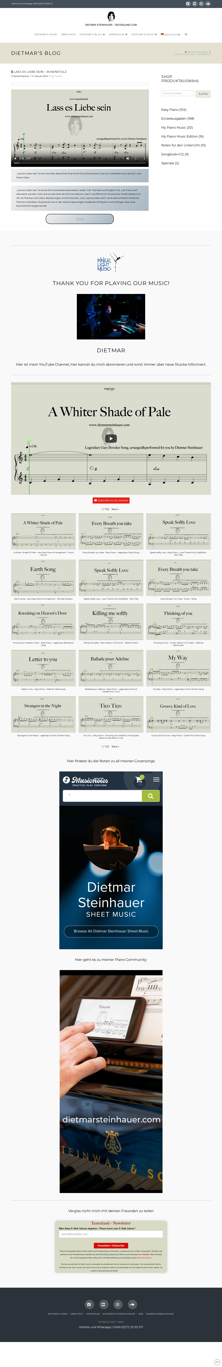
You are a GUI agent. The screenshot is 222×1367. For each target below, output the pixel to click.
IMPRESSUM (93, 1314)
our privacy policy (124, 1270)
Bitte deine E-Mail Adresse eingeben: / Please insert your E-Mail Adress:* (97, 1228)
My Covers (56, 76)
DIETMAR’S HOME (57, 1314)
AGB (140, 1314)
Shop (79, 219)
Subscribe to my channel (113, 500)
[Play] (111, 438)
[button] (115, 509)
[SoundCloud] (208, 4)
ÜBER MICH (76, 1314)
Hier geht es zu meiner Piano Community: (111, 960)
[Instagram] (201, 4)
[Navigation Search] (186, 36)
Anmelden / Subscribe (111, 1245)
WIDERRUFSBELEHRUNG (160, 1314)
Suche (203, 93)
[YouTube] (195, 4)
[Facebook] (188, 4)
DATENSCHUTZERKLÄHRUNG (119, 1314)
